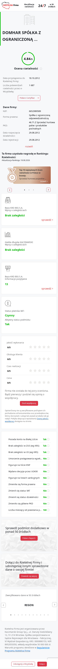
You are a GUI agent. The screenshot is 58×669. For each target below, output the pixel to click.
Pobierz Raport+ (29, 538)
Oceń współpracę (29, 403)
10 (44, 614)
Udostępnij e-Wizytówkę (23, 664)
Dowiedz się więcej (29, 576)
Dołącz (42, 664)
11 (48, 614)
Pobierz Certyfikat (27, 98)
